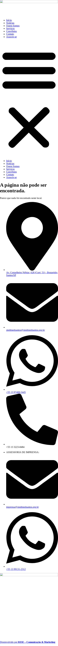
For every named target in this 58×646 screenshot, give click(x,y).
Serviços (10, 28)
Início (9, 20)
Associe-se (11, 36)
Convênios (11, 31)
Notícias (10, 23)
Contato (10, 34)
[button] (29, 99)
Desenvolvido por (27, 642)
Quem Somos (12, 25)
